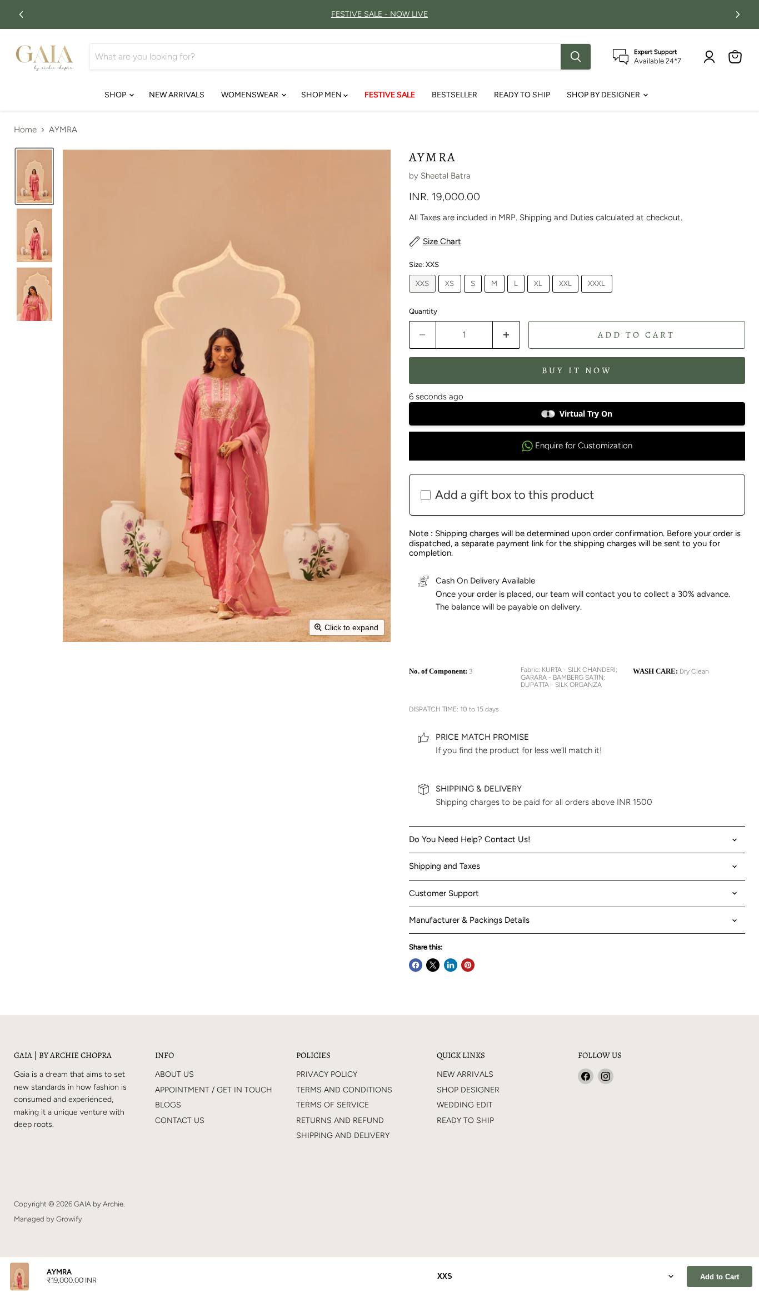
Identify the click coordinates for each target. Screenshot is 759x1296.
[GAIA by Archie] (45, 56)
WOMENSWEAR (250, 95)
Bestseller (454, 95)
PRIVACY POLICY (326, 1074)
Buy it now (577, 370)
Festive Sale (389, 95)
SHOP (116, 95)
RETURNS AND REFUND (340, 1120)
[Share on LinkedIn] (450, 965)
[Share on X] (433, 965)
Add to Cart (719, 1277)
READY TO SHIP (522, 95)
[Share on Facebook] (415, 965)
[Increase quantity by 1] (506, 335)
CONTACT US (179, 1120)
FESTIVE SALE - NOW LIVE (379, 14)
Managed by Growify (48, 1219)
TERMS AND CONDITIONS (344, 1090)
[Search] (576, 57)
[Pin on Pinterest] (468, 965)
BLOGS (168, 1105)
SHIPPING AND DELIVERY (343, 1135)
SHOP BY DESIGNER (604, 95)
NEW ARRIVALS (176, 95)
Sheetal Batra (446, 176)
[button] (34, 176)
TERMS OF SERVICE (332, 1105)
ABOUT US (174, 1074)
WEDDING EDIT (465, 1105)
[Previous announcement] (21, 14)
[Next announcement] (738, 14)
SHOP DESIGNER (468, 1090)
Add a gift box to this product (514, 494)
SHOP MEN (322, 95)
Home (25, 130)
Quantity (423, 311)
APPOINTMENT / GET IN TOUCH (213, 1090)
